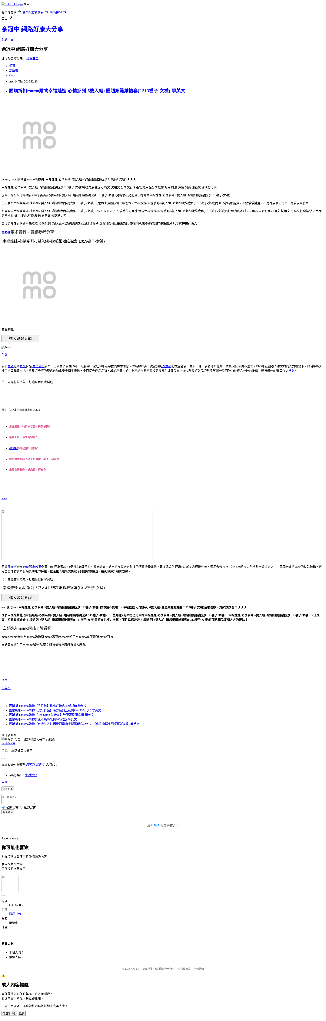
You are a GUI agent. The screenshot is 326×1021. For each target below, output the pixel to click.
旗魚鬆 (166, 366)
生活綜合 (31, 775)
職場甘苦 (32, 58)
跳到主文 (8, 39)
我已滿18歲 (9, 1013)
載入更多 (8, 789)
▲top (5, 781)
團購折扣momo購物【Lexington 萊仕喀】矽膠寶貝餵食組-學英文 (51, 714)
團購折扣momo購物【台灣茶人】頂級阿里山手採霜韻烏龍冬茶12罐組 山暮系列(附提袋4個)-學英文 (74, 723)
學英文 (6, 688)
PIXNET (135, 968)
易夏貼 (13, 448)
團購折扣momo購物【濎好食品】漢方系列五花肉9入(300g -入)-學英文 (55, 710)
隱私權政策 (184, 968)
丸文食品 (38, 366)
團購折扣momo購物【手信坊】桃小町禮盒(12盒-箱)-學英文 (48, 705)
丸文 (23, 366)
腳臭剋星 (35, 566)
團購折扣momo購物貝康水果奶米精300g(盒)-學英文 (43, 719)
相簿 (12, 65)
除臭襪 (12, 566)
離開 (21, 1013)
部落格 (13, 70)
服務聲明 (199, 968)
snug (4, 498)
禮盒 (291, 370)
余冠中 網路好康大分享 (32, 29)
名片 (12, 74)
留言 (39, 764)
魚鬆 (5, 355)
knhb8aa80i (8, 743)
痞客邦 (30, 764)
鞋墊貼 (6, 232)
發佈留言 (8, 812)
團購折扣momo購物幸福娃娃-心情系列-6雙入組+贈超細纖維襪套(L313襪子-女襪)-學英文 (97, 90)
